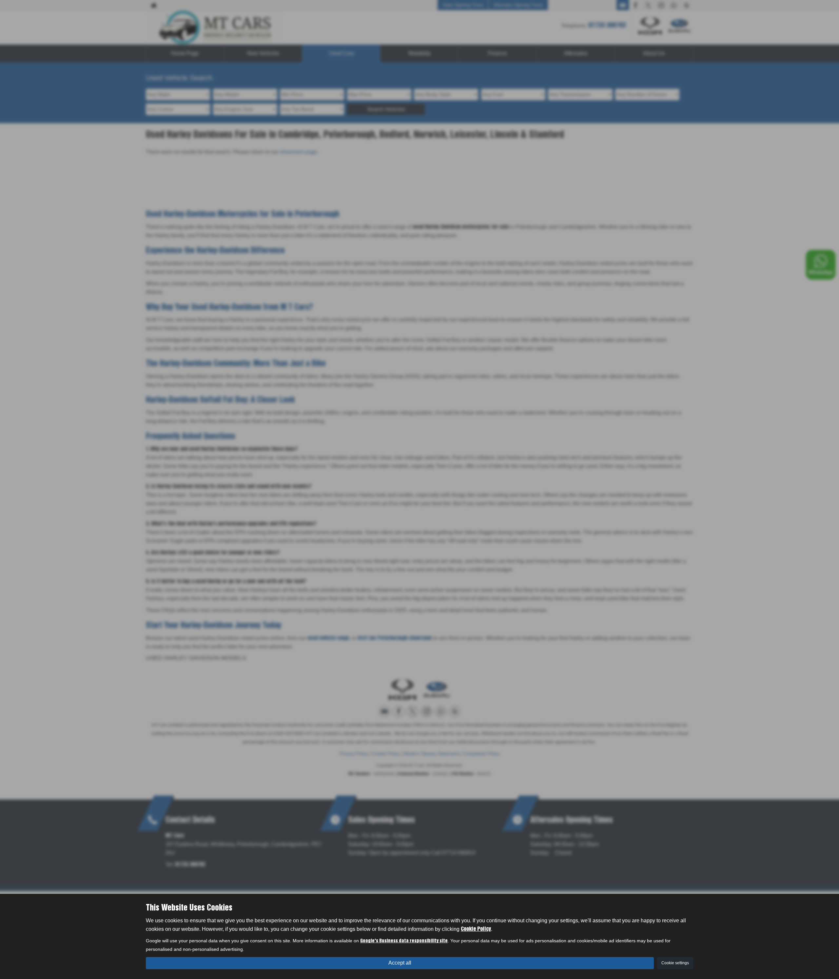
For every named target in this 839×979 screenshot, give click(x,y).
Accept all (399, 963)
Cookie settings (675, 963)
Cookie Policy (476, 929)
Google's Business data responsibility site (404, 941)
